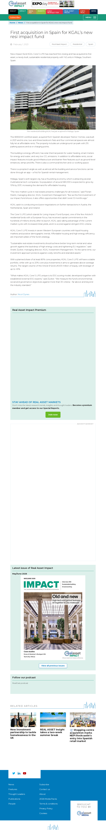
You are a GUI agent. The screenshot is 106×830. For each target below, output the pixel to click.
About (42, 794)
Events (41, 11)
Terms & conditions (48, 803)
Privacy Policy (45, 808)
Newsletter (53, 12)
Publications (14, 799)
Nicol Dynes (23, 294)
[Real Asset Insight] (17, 4)
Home (12, 23)
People (12, 803)
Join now (53, 414)
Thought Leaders (16, 794)
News (20, 23)
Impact (23, 11)
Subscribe (15, 17)
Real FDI (31, 12)
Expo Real (83, 12)
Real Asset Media (69, 12)
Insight (13, 11)
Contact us (44, 789)
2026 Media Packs (48, 799)
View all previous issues (53, 666)
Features (12, 789)
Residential (77, 44)
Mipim (93, 11)
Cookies (43, 813)
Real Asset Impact (59, 44)
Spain (90, 44)
